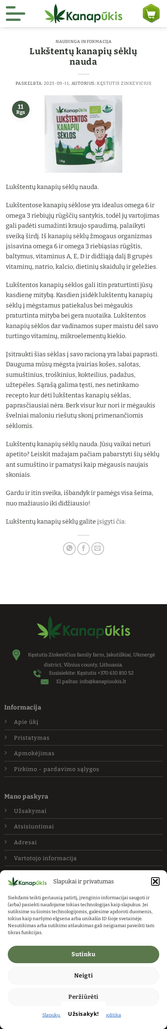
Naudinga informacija (83, 41)
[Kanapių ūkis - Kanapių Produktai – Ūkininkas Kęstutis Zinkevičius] (83, 13)
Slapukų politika (59, 1015)
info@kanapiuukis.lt (103, 681)
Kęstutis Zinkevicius (124, 83)
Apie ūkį (26, 722)
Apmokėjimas (34, 753)
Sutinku (83, 954)
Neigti (83, 975)
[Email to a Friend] (97, 548)
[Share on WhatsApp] (69, 548)
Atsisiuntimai (34, 826)
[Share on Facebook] (83, 548)
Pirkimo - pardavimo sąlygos (56, 769)
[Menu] (15, 13)
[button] (155, 881)
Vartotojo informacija (45, 858)
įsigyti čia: (111, 521)
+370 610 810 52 (115, 673)
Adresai (25, 842)
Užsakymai (30, 811)
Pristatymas (32, 738)
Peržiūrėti (83, 996)
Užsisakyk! (83, 1013)
